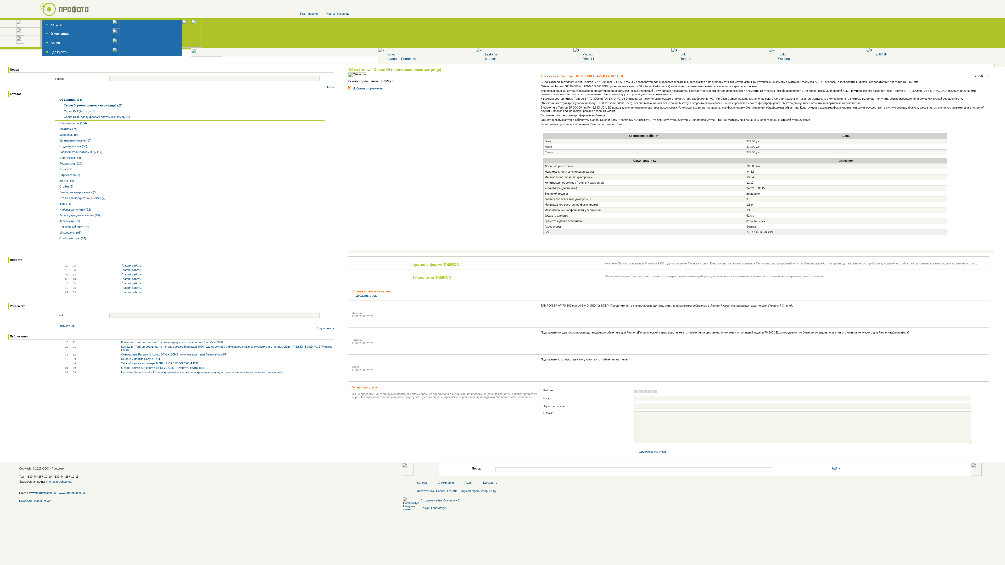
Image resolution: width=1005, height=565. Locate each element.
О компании (57, 34)
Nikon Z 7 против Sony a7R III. (141, 358)
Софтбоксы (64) (70, 157)
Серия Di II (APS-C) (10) (79, 111)
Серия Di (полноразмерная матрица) (407, 69)
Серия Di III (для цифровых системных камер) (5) (96, 116)
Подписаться (325, 328)
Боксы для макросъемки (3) (78, 192)
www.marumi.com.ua (42, 492)
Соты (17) (65, 169)
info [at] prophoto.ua (58, 481)
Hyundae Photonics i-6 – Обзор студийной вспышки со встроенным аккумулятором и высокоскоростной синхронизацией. (202, 372)
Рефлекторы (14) (70, 163)
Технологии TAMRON (431, 277)
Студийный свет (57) (73, 146)
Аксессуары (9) (69, 221)
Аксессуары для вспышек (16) (79, 215)
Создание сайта (431, 500)
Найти (330, 87)
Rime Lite (589, 59)
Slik (683, 54)
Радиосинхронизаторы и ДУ (478, 491)
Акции (53, 43)
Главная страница (337, 13)
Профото (58, 468)
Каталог (54, 24)
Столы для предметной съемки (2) (82, 198)
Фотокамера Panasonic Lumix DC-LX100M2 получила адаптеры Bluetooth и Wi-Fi (174, 354)
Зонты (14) (66, 180)
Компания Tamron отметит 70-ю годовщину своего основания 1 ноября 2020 (172, 342)
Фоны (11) (65, 203)
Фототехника (425, 491)
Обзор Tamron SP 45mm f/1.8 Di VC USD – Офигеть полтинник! (162, 367)
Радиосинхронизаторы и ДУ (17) (80, 152)
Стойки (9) (66, 186)
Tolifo (782, 54)
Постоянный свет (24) (74, 226)
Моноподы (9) (68, 134)
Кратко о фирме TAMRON (435, 264)
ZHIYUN (881, 54)
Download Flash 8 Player (35, 500)
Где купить (57, 52)
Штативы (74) (68, 129)
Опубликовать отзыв (653, 451)
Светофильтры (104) (73, 123)
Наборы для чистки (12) (75, 209)
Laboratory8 (438, 508)
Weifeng (784, 59)
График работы (131, 265)
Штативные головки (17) (75, 140)
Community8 (451, 500)
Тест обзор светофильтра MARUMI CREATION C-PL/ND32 (159, 363)
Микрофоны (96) (70, 232)
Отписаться (67, 325)
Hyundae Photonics (401, 59)
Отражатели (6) (69, 175)
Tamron (685, 59)
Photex (588, 54)
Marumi (490, 59)
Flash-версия (309, 13)
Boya (391, 54)
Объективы (359, 69)
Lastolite (491, 54)
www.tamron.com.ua (72, 492)
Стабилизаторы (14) (72, 238)
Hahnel (440, 491)
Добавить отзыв (366, 295)
